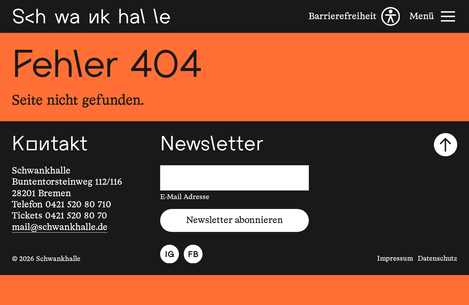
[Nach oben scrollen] (446, 145)
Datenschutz (437, 258)
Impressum (395, 258)
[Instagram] (169, 254)
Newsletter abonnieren (234, 220)
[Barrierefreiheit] (354, 16)
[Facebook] (193, 254)
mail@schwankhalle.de (60, 227)
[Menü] (433, 16)
